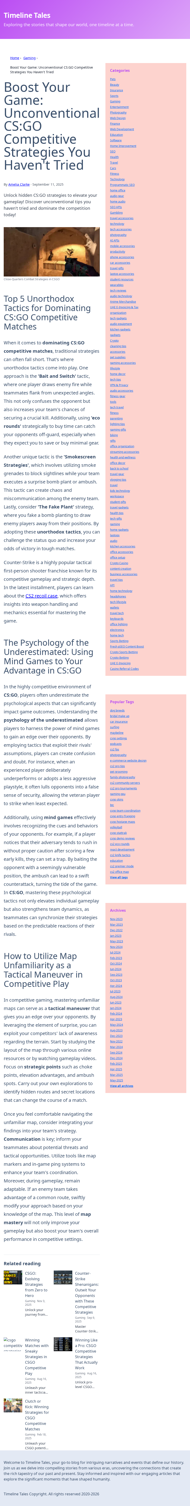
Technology (117, 179)
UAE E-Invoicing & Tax (124, 307)
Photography (118, 112)
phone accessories (122, 257)
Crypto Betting (119, 658)
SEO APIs (116, 207)
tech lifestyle (118, 602)
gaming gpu (117, 794)
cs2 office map (119, 872)
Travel (114, 163)
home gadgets (119, 530)
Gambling (116, 213)
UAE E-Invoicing (120, 663)
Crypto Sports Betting (124, 652)
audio (113, 541)
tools (113, 402)
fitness (114, 413)
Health (114, 157)
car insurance (119, 722)
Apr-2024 (116, 986)
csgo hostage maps (122, 822)
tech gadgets (118, 318)
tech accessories (121, 229)
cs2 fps (114, 749)
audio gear (117, 196)
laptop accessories (122, 274)
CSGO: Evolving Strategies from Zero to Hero (36, 1284)
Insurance (116, 90)
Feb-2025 (116, 1064)
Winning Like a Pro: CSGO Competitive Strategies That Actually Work (86, 1354)
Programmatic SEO (122, 185)
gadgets (115, 335)
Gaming (29, 58)
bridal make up (119, 716)
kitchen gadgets (120, 329)
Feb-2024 (116, 1014)
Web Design (118, 118)
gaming (115, 524)
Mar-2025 (116, 1075)
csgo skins (116, 799)
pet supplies (118, 357)
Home (14, 58)
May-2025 (116, 1080)
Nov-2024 (116, 947)
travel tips (116, 580)
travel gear (117, 474)
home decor (118, 374)
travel (113, 485)
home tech (117, 635)
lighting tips (117, 424)
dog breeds (117, 710)
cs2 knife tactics (120, 855)
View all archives (121, 1086)
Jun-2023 (115, 1002)
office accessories (121, 552)
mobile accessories (122, 246)
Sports (114, 96)
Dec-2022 (116, 930)
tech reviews (118, 290)
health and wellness (123, 457)
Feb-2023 (116, 958)
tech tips (115, 379)
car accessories (120, 263)
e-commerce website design (128, 761)
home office (117, 190)
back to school (119, 468)
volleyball (116, 827)
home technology (121, 591)
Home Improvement (123, 146)
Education (116, 135)
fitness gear (117, 396)
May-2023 (116, 941)
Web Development (122, 129)
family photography (122, 777)
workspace (117, 496)
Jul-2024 (115, 952)
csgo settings (118, 738)
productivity (117, 252)
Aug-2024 (116, 997)
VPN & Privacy (119, 385)
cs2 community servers (125, 783)
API (112, 585)
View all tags (119, 877)
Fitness (114, 174)
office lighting (118, 624)
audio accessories (121, 391)
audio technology (121, 296)
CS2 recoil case (41, 596)
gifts (113, 441)
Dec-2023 (116, 1036)
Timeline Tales (27, 15)
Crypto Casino (119, 563)
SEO (112, 151)
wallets (114, 608)
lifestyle (115, 368)
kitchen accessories (122, 546)
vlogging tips (118, 480)
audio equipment (121, 324)
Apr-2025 (116, 1069)
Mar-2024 (116, 1047)
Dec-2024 (116, 1058)
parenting (116, 418)
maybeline (117, 733)
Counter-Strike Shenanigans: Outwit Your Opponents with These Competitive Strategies (87, 1293)
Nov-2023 (116, 919)
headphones (118, 596)
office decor (117, 463)
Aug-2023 (116, 1030)
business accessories (123, 574)
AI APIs (114, 240)
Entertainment (119, 107)
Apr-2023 (116, 1019)
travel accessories (121, 218)
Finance (115, 124)
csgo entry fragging (122, 816)
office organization (122, 446)
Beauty (114, 85)
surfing (114, 727)
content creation (120, 569)
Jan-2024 (115, 1008)
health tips (117, 513)
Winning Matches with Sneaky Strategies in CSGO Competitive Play (37, 1357)
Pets (113, 79)
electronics (117, 630)
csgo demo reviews (122, 838)
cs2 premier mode (122, 866)
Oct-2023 (116, 980)
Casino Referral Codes (124, 669)
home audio (117, 201)
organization (118, 313)
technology (117, 224)
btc (112, 805)
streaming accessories (124, 452)
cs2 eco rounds (120, 844)
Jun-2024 (115, 969)
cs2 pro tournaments (123, 788)
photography (118, 235)
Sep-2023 (116, 975)
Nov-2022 (116, 1041)
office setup (117, 557)
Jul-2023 (115, 991)
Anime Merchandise (123, 302)
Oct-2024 (116, 964)
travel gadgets (119, 507)
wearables (117, 285)
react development (122, 849)
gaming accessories (123, 363)
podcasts (116, 744)
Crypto (114, 341)
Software (116, 140)
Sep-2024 (116, 1053)
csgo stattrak (118, 833)
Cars (113, 168)
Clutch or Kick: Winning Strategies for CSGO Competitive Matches (37, 1415)
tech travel (117, 407)
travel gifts (117, 268)
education (116, 861)
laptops (115, 535)
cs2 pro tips (117, 766)
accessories (117, 352)
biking (114, 435)
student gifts (118, 502)
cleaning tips (118, 346)
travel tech (117, 613)
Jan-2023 (115, 936)
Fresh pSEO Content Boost (127, 646)
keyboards (117, 619)
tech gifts (116, 519)
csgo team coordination (125, 811)
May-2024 (116, 1025)
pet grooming (118, 772)
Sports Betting (119, 641)
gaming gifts (118, 430)
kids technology (120, 491)
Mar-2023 (116, 925)
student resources (121, 279)
